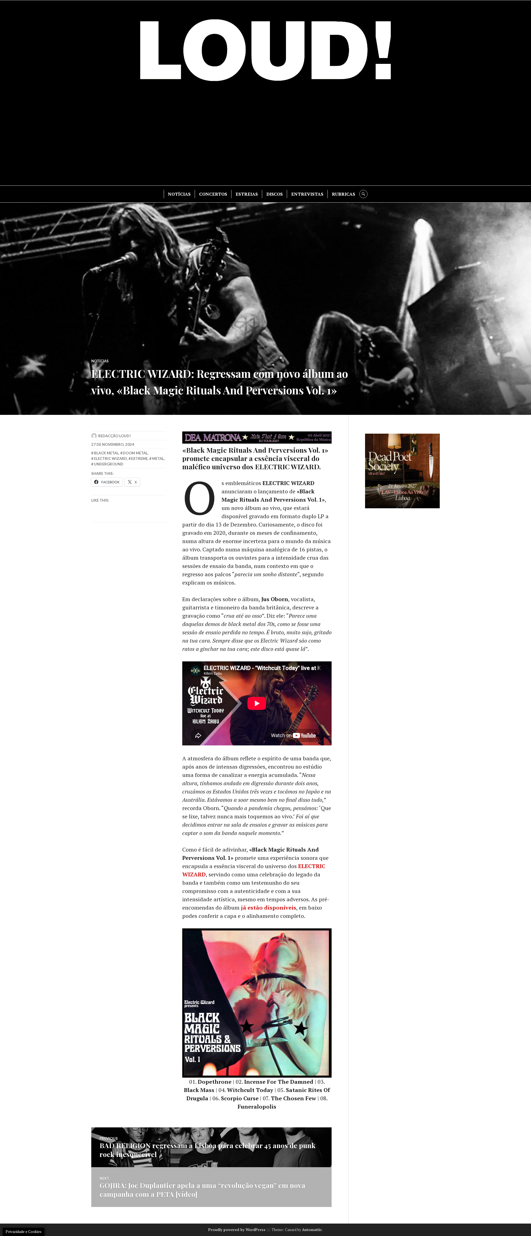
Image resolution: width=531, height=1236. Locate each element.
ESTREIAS (247, 194)
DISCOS (274, 194)
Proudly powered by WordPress (237, 1229)
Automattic (312, 1229)
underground (108, 464)
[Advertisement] (265, 138)
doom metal (135, 453)
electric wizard (110, 458)
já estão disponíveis (268, 907)
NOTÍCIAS (179, 194)
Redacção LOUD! (114, 436)
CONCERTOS (213, 194)
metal (158, 458)
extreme (139, 458)
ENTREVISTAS (307, 194)
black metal (106, 453)
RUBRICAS (343, 194)
